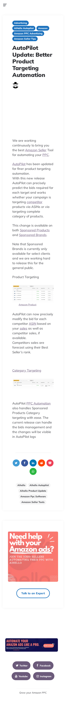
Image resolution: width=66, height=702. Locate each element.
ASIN (32, 324)
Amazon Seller (35, 150)
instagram (45, 676)
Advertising (20, 22)
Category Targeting (26, 370)
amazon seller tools (33, 502)
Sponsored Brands (32, 235)
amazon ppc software (33, 496)
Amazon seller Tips (25, 38)
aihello (21, 485)
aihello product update (33, 490)
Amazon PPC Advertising (28, 33)
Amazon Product (27, 304)
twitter (23, 665)
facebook (45, 665)
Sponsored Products (35, 230)
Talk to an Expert (33, 593)
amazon (43, 28)
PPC (45, 155)
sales (23, 328)
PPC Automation (38, 403)
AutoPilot (19, 164)
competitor (34, 202)
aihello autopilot (39, 485)
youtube (23, 676)
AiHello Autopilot (24, 28)
